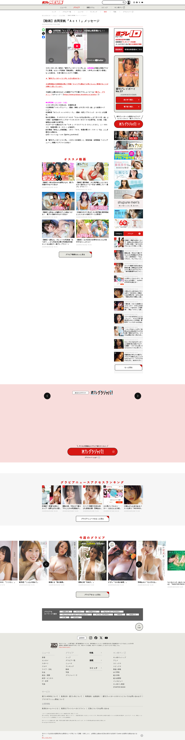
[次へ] (139, 564)
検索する (124, 2)
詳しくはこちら (47, 737)
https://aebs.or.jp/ (65, 647)
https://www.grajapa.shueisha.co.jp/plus (80, 94)
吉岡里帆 (90, 68)
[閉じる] (142, 735)
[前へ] (46, 564)
